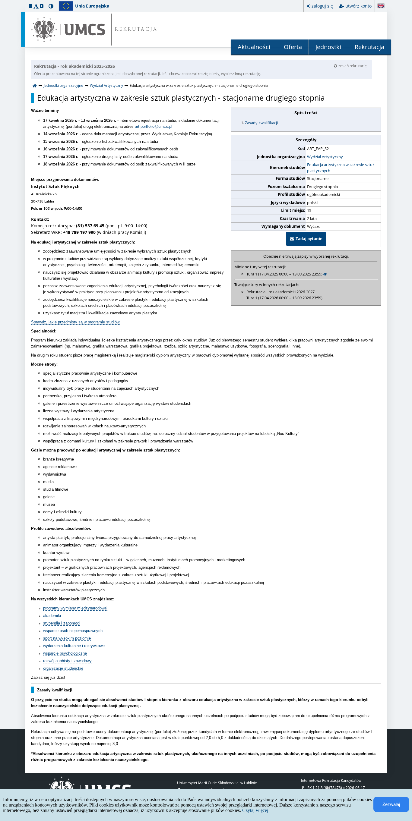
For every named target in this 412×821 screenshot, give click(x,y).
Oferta (293, 47)
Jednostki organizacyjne (63, 85)
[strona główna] (35, 85)
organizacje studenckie (63, 668)
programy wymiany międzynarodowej (75, 608)
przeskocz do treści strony (1, 1)
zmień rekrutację (352, 65)
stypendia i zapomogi (61, 623)
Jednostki (328, 47)
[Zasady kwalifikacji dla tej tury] (325, 274)
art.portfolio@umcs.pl (153, 126)
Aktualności (254, 47)
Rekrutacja (369, 47)
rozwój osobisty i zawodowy (67, 661)
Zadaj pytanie (308, 238)
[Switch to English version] (381, 6)
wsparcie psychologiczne (65, 653)
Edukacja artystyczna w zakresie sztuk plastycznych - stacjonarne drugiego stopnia (181, 98)
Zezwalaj (391, 804)
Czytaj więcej (255, 810)
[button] (30, 6)
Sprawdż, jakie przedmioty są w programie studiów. (75, 322)
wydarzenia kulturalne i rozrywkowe (74, 645)
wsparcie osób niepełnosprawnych (73, 630)
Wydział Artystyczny (106, 85)
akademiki (52, 615)
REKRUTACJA (136, 29)
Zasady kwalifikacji (261, 122)
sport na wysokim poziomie (67, 638)
